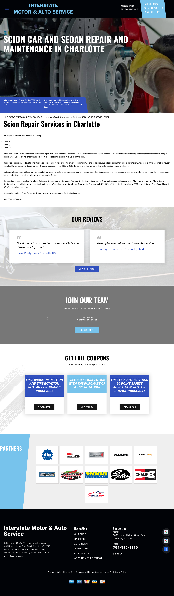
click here (87, 330)
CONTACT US (81, 553)
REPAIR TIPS (81, 548)
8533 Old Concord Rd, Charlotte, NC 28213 (59, 105)
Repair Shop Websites (74, 572)
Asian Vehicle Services (13, 199)
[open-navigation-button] (7, 9)
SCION (106, 117)
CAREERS (79, 539)
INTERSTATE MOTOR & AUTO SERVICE (22, 117)
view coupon (44, 407)
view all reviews (87, 269)
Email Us (117, 554)
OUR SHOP (80, 534)
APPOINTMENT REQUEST (88, 558)
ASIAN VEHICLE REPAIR (92, 117)
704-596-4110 (108, 184)
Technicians (87, 317)
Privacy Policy (119, 572)
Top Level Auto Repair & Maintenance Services (60, 117)
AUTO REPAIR (81, 543)
